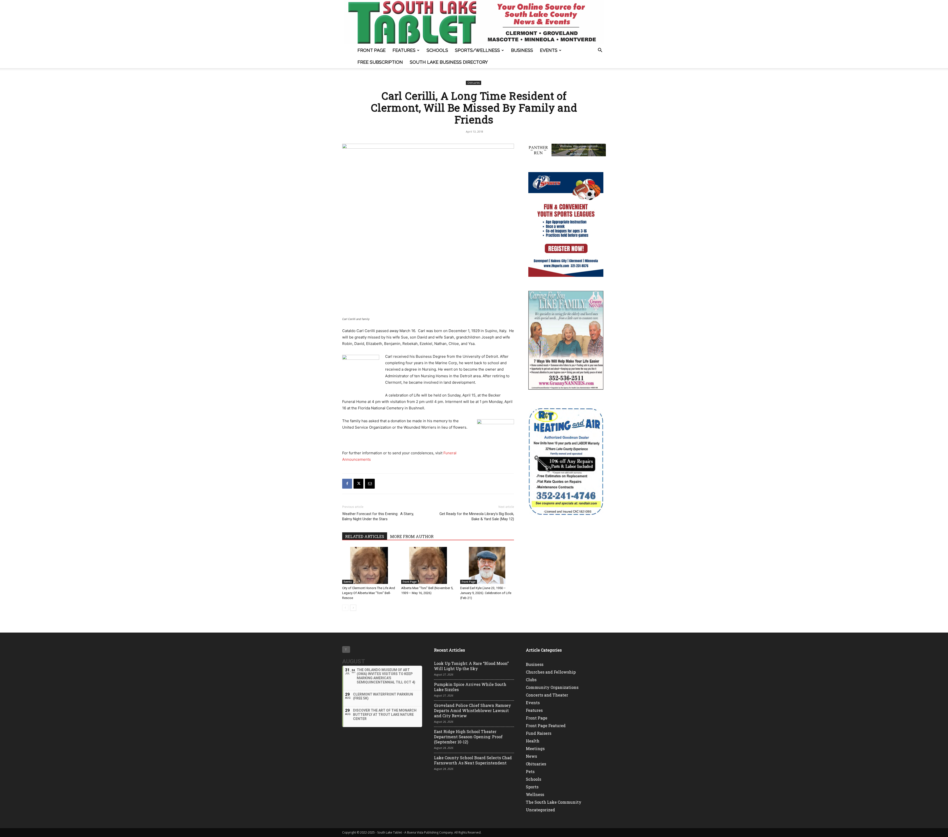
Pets (530, 771)
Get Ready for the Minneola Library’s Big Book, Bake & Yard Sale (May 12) (476, 516)
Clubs (531, 679)
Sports (532, 786)
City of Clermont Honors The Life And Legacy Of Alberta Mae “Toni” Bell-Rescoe (368, 593)
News (531, 756)
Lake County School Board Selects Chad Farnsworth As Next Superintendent (473, 760)
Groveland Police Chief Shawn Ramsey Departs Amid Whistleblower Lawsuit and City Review (472, 710)
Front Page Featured (546, 725)
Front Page (371, 50)
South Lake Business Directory (449, 62)
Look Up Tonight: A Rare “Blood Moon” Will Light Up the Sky (471, 666)
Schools (437, 50)
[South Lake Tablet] (474, 22)
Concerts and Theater (547, 695)
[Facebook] (347, 484)
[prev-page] (345, 608)
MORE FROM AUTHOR (412, 536)
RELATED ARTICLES (364, 536)
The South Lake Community (553, 802)
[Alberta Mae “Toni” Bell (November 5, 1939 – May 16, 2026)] (428, 565)
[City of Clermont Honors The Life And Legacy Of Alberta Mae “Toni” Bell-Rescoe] (369, 565)
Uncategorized (540, 809)
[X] (358, 484)
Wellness (535, 794)
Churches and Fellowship (551, 672)
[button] (600, 50)
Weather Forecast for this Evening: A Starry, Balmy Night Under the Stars (378, 516)
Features (404, 50)
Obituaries (473, 82)
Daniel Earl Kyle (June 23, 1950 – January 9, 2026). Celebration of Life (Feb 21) (485, 593)
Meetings (535, 748)
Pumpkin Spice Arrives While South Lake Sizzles (470, 687)
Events (548, 50)
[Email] (370, 484)
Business (522, 50)
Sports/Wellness (477, 50)
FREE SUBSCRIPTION (380, 62)
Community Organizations (552, 687)
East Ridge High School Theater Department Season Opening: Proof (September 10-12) (468, 736)
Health (532, 740)
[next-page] (353, 608)
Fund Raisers (538, 733)
